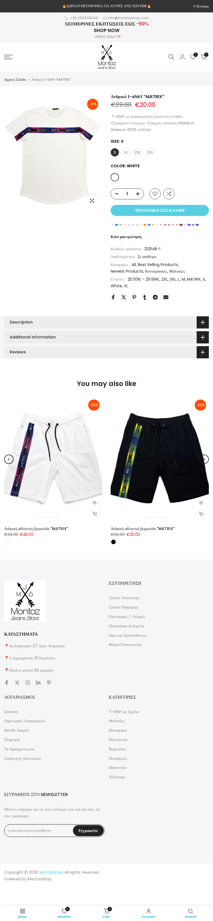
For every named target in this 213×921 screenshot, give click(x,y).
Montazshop (40, 879)
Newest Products (127, 271)
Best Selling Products (158, 264)
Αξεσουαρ (117, 777)
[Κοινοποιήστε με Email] (165, 297)
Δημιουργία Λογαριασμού (24, 721)
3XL (173, 279)
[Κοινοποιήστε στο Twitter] (123, 297)
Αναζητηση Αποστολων (22, 758)
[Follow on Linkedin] (38, 682)
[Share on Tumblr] (144, 297)
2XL (164, 279)
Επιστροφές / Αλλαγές (127, 616)
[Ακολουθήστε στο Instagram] (27, 682)
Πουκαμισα (118, 758)
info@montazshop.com (128, 17)
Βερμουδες (117, 749)
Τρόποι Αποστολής (124, 598)
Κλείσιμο (13, 6)
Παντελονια (118, 739)
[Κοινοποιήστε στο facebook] (113, 297)
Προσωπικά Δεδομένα (126, 626)
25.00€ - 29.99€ (143, 279)
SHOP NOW (107, 30)
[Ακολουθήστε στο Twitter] (17, 682)
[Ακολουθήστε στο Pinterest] (48, 682)
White (116, 286)
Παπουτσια (117, 767)
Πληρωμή (11, 739)
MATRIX (194, 279)
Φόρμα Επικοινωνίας (125, 644)
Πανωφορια (118, 730)
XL (126, 286)
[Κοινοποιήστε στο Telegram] (155, 297)
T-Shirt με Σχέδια (124, 711)
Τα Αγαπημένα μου (19, 749)
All (134, 264)
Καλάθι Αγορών (16, 730)
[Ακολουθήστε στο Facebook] (6, 682)
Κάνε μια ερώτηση (126, 236)
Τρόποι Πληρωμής (123, 607)
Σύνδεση (11, 711)
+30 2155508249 (84, 17)
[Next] (204, 459)
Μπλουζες (177, 271)
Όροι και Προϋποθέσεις (127, 635)
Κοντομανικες (156, 271)
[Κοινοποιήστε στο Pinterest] (134, 297)
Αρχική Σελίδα (15, 79)
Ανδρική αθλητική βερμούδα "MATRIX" (36, 529)
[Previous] (9, 459)
